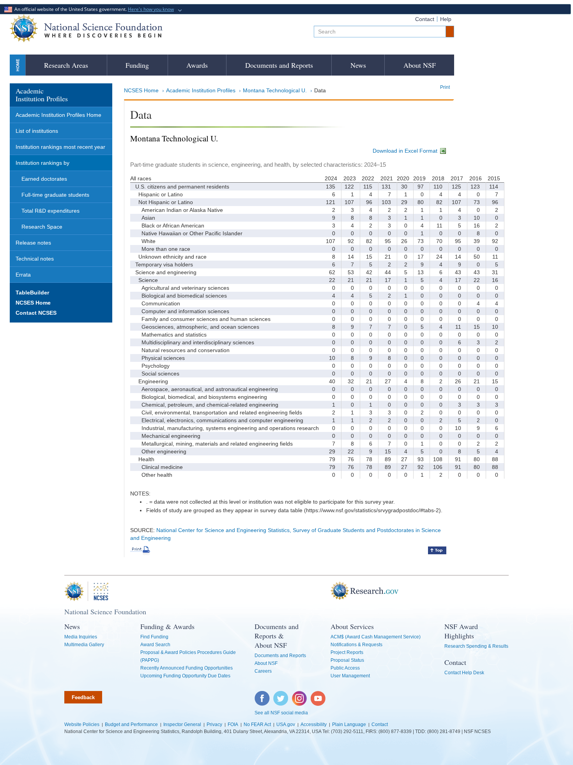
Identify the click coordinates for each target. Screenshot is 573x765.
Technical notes (35, 259)
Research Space (41, 227)
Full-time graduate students (55, 195)
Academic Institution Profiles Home (58, 115)
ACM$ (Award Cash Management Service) (376, 637)
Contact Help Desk (464, 672)
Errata (23, 274)
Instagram (300, 695)
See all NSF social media (281, 713)
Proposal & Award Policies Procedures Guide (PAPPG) (188, 656)
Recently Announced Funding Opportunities (186, 668)
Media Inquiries (80, 637)
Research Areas (66, 65)
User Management (350, 676)
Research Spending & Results (476, 646)
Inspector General (182, 724)
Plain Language (349, 724)
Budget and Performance (131, 724)
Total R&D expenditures (50, 211)
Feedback (83, 697)
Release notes (33, 243)
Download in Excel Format (406, 151)
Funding (137, 65)
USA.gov (285, 724)
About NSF (419, 65)
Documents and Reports (279, 65)
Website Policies (81, 724)
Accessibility (314, 724)
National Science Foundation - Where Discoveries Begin (86, 28)
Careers (263, 671)
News (358, 65)
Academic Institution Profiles (200, 90)
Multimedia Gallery (84, 644)
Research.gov (327, 591)
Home (17, 65)
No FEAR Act (257, 724)
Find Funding (154, 637)
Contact (424, 19)
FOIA (233, 724)
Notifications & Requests (356, 644)
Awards (197, 65)
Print (445, 87)
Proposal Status (347, 660)
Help (445, 19)
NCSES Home (141, 90)
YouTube (318, 695)
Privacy (214, 724)
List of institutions (37, 131)
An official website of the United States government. (93, 9)
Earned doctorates (44, 179)
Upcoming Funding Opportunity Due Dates (185, 676)
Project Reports (347, 652)
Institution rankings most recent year (60, 147)
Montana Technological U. (275, 90)
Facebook (262, 695)
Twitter (279, 695)
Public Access (345, 668)
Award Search (155, 644)
